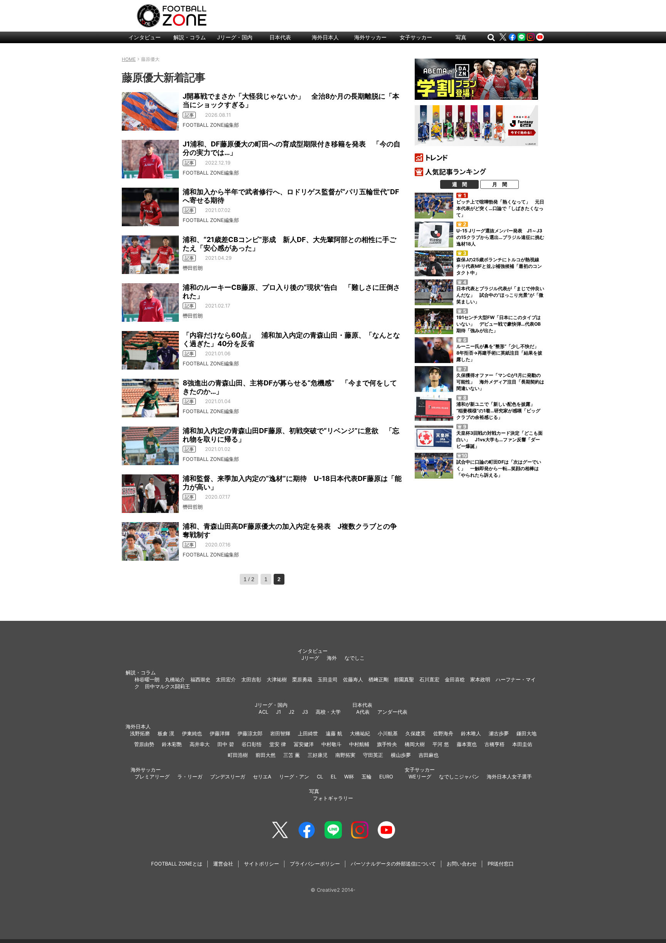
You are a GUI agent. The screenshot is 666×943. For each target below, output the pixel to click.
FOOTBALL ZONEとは (176, 864)
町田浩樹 (238, 755)
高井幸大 (200, 744)
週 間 (459, 184)
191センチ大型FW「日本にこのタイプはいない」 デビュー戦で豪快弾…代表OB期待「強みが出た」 (498, 323)
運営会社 (223, 864)
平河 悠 (440, 744)
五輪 (367, 776)
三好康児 (318, 755)
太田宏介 (226, 679)
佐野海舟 (443, 733)
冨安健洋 (304, 744)
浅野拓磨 (140, 733)
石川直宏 (429, 679)
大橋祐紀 (360, 733)
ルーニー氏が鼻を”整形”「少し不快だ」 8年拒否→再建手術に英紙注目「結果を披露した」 (499, 352)
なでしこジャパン (459, 776)
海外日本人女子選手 (509, 776)
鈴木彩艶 (172, 744)
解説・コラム (189, 37)
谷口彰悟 (252, 744)
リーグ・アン (294, 776)
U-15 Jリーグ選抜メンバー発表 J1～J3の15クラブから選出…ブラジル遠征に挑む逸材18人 (500, 237)
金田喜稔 (455, 679)
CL (320, 776)
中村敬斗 (331, 744)
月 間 (499, 184)
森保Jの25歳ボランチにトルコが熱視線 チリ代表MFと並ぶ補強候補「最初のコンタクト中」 (500, 266)
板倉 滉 (166, 733)
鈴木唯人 (471, 733)
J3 (305, 712)
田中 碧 (225, 744)
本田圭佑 (522, 744)
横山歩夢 (401, 755)
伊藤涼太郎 (249, 733)
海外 (332, 658)
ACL (263, 712)
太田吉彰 (251, 679)
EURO (386, 776)
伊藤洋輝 (220, 733)
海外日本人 (325, 37)
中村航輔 (359, 744)
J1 (278, 712)
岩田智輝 (280, 733)
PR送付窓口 (501, 864)
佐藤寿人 (353, 679)
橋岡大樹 (415, 744)
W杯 (349, 776)
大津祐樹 (277, 679)
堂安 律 (277, 744)
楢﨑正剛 (378, 679)
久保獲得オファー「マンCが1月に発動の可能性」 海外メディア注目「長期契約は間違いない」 (500, 381)
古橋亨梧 (494, 744)
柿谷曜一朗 (147, 679)
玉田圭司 (328, 679)
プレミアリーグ (152, 776)
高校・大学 (328, 712)
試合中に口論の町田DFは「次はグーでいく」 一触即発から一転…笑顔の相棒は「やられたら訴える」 (498, 468)
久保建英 (415, 733)
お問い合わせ (462, 864)
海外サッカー (370, 37)
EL (333, 776)
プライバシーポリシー (315, 864)
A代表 (363, 712)
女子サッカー (416, 37)
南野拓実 (345, 755)
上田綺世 (308, 733)
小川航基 (388, 733)
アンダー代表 (392, 712)
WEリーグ (420, 776)
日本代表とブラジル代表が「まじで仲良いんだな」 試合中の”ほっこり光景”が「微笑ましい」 (500, 295)
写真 (461, 37)
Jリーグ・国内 (234, 37)
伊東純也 (192, 733)
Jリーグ (310, 658)
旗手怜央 (387, 744)
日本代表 (280, 37)
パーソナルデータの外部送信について (393, 864)
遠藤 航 (334, 733)
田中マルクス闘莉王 (167, 686)
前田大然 (266, 755)
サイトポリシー (261, 864)
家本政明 (480, 679)
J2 (291, 712)
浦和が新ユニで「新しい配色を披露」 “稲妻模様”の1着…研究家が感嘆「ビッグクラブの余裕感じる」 (498, 410)
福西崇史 (200, 679)
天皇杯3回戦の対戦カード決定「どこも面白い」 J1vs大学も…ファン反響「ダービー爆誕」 (499, 439)
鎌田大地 (526, 733)
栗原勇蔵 (302, 679)
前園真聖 (404, 679)
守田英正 (373, 755)
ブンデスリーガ (227, 776)
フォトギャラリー (333, 798)
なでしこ (355, 658)
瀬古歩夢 (499, 733)
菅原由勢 (144, 744)
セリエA (262, 776)
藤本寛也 (467, 744)
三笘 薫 (291, 755)
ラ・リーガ (189, 776)
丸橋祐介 (175, 679)
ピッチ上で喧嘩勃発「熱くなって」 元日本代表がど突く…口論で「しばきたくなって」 (500, 208)
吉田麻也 (429, 755)
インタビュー (144, 37)
